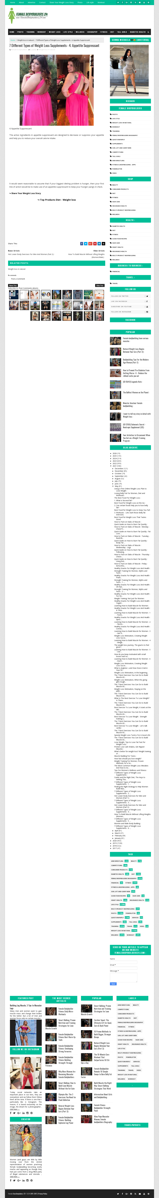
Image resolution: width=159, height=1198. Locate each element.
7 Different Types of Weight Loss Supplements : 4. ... (127, 810)
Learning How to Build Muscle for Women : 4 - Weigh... (132, 641)
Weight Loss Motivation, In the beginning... (131, 672)
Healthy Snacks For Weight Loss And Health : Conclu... (132, 627)
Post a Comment (18, 279)
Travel (115, 283)
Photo (80, 2)
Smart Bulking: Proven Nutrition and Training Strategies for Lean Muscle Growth (60, 1024)
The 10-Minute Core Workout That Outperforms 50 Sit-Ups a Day (95, 1058)
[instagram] (131, 2)
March (117, 833)
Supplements (117, 144)
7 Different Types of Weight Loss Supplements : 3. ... (127, 801)
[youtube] (144, 2)
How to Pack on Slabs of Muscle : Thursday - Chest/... (132, 555)
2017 (115, 848)
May (117, 486)
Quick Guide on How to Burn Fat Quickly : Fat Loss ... (132, 532)
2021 (115, 466)
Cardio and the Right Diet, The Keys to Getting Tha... (129, 778)
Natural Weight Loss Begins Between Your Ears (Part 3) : (133, 350)
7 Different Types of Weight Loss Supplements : (127, 774)
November (119, 471)
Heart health (117, 247)
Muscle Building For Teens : (125, 756)
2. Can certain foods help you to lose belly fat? (131, 506)
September (119, 476)
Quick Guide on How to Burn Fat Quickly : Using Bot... (130, 560)
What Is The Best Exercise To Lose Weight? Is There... (131, 699)
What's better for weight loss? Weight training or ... (132, 752)
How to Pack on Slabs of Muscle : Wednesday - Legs (127, 546)
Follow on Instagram (121, 312)
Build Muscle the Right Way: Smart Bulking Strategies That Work (103, 1085)
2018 (115, 846)
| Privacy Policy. (42, 1193)
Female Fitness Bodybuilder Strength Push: (102, 1108)
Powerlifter (117, 169)
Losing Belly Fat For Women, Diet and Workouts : (129, 494)
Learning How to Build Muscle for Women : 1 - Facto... (132, 614)
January (118, 838)
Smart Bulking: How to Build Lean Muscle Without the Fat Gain (67, 1085)
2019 (115, 843)
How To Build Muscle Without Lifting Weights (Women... (132, 815)
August (118, 478)
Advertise (31, 2)
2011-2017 (34, 1193)
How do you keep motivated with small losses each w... (130, 655)
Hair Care (116, 202)
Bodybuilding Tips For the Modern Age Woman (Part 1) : (136, 361)
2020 (115, 840)
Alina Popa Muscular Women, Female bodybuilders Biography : (103, 1119)
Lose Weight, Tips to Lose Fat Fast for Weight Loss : (129, 743)
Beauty (115, 185)
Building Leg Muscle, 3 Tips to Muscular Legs (26, 1007)
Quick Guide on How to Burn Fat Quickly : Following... (130, 551)
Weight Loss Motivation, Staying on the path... (130, 690)
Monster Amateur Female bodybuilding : (132, 404)
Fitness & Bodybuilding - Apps (124, 165)
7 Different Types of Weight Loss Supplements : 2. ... (127, 792)
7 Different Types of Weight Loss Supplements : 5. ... (127, 820)
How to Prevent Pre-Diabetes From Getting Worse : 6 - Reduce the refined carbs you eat (136, 373)
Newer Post (13, 285)
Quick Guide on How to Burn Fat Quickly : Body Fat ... (130, 541)
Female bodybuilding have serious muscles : (135, 339)
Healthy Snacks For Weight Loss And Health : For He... (132, 595)
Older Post (99, 285)
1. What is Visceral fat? (123, 500)
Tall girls (122, 32)
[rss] (135, 2)
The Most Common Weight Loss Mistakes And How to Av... (131, 766)
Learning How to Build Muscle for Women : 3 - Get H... (132, 632)
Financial (116, 271)
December (119, 468)
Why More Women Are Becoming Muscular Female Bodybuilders (67, 1074)
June (117, 483)
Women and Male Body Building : (127, 823)
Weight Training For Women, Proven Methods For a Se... (129, 762)
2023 (115, 461)
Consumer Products (120, 189)
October (118, 473)
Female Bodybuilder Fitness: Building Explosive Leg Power (66, 1120)
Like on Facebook (119, 301)
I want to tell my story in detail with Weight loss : (137, 415)
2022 (115, 463)
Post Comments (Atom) (28, 288)
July (116, 481)
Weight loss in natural (25, 40)
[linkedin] (23, 1113)
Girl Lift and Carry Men (121, 148)
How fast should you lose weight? (127, 758)
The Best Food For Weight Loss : (127, 498)
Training (30, 32)
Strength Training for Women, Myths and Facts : (130, 572)
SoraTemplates (18, 1193)
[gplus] (127, 2)
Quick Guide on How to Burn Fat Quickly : (130, 524)
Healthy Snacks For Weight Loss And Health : (132, 568)
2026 (115, 453)
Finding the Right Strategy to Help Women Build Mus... (131, 787)
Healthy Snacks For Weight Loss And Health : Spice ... (132, 618)
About (21, 2)
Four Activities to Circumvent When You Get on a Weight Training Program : (136, 438)
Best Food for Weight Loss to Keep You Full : (132, 510)
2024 (115, 458)
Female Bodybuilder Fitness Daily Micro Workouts (66, 1011)
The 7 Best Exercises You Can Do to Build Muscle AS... (131, 676)
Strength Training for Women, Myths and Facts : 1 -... (130, 581)
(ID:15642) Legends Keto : (132, 381)
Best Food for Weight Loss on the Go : (129, 503)
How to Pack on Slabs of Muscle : (127, 522)
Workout (101, 2)
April (117, 830)
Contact (42, 2)
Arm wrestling (118, 160)
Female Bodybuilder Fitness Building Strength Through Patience (59, 1061)
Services (135, 917)
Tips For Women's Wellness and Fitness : (130, 770)
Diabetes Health (138, 32)
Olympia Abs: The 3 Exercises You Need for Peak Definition (67, 1097)
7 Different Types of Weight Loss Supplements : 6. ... (127, 827)
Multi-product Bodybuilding (124, 210)
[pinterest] (148, 2)
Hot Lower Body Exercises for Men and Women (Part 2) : (130, 806)
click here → (15, 1109)
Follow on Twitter (119, 296)
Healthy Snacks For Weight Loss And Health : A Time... (132, 609)
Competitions (117, 152)
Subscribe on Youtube (121, 306)
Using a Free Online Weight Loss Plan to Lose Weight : (130, 489)
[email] (140, 2)
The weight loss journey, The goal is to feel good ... (131, 646)
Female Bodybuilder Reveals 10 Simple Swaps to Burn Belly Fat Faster (96, 1072)
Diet (112, 32)
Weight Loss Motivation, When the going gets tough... (130, 681)
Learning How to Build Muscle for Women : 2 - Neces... (132, 623)
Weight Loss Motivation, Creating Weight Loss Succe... (130, 637)
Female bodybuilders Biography (125, 135)
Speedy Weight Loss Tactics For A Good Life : (132, 735)
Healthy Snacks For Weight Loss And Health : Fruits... (132, 576)
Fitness (103, 32)
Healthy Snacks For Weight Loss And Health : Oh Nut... (132, 585)
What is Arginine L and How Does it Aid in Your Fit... (131, 669)
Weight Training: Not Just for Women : (129, 598)
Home (12, 2)
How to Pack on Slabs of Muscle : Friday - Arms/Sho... (131, 564)
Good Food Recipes (119, 239)
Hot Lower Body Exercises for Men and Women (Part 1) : (130, 797)
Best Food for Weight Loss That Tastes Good (130, 518)
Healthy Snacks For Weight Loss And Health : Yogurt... (132, 602)
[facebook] (122, 2)
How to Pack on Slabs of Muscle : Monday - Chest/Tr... (131, 528)
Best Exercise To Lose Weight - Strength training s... (130, 717)
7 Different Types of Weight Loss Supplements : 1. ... (127, 783)
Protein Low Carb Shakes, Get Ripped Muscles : (129, 748)
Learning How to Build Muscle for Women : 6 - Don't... (132, 660)
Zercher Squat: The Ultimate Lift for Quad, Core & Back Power (103, 1023)
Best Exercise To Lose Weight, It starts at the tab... (132, 708)
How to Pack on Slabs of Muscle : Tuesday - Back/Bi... (132, 537)
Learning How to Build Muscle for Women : (131, 605)
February (118, 835)
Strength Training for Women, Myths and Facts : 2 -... (130, 590)
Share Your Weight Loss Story (62, 2)
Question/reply (118, 139)
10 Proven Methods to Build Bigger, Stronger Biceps (102, 1034)
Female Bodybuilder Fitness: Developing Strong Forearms (66, 1048)
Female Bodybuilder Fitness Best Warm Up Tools (67, 1037)
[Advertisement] (57, 160)
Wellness (80, 32)
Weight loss (54, 32)
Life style (90, 2)
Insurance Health (119, 206)
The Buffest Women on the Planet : (136, 392)
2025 (115, 456)
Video (114, 173)
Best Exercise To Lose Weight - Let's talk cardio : (130, 727)
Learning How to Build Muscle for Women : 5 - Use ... (132, 650)
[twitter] (118, 2)
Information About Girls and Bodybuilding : (103, 1096)
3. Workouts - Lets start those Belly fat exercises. (129, 513)
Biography (92, 32)
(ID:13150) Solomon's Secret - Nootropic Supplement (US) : (134, 426)
